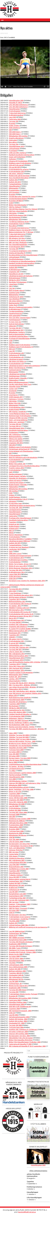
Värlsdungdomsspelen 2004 (19, 1017)
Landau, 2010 (14, 679)
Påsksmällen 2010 (15, 689)
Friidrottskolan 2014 (16, 558)
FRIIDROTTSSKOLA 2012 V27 (19, 608)
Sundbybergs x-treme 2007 (19, 869)
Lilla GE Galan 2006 (16, 958)
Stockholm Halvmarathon (18, 336)
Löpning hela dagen (16, 482)
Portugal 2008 (14, 814)
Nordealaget (14, 706)
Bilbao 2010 (13, 695)
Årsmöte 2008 (14, 829)
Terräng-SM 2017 (15, 328)
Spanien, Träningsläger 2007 (19, 904)
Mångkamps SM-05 (16, 979)
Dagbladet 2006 (14, 944)
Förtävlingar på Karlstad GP (19, 449)
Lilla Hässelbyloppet (34, 1197)
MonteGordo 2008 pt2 (17, 821)
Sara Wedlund (14, 299)
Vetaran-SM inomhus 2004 (18, 1034)
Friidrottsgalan (14, 111)
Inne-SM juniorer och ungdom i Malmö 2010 (25, 693)
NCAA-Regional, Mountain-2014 (20, 568)
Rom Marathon (14, 906)
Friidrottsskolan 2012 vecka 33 (20, 604)
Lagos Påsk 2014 (15, 574)
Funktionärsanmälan (38, 1057)
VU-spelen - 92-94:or (16, 766)
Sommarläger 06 (15, 933)
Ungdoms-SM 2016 (16, 443)
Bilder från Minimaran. (17, 368)
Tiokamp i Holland (16, 875)
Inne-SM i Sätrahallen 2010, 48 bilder (22, 691)
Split (10, 472)
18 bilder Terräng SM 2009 (18, 737)
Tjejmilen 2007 (14, 871)
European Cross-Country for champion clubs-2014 (27, 581)
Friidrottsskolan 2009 (16, 716)
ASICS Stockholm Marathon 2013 (21, 595)
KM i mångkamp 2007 (16, 860)
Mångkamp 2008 (15, 785)
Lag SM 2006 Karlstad (17, 931)
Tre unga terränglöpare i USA (20, 251)
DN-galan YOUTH (15, 639)
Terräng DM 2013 (15, 589)
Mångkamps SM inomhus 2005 (20, 998)
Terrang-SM (13, 121)
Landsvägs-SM (14, 549)
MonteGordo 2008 (15, 833)
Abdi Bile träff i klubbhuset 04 (19, 1006)
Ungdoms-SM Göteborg (18, 626)
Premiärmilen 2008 (16, 825)
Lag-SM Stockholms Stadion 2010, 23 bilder (25, 662)
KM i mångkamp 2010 (16, 654)
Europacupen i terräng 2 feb (19, 844)
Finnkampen (13, 432)
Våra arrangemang (38, 1171)
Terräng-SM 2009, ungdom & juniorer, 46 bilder (26, 729)
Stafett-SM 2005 (15, 969)
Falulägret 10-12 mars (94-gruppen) (22, 950)
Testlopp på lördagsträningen (20, 556)
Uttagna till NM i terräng (18, 418)
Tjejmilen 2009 (14, 704)
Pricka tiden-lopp (15, 503)
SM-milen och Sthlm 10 (17, 361)
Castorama (13, 516)
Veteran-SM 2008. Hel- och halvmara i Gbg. (24, 783)
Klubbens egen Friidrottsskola (20, 163)
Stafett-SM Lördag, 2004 (18, 1021)
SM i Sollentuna (14, 434)
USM (10, 340)
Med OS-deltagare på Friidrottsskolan (23, 457)
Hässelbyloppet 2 (15, 512)
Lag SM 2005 (13, 981)
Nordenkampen (15, 217)
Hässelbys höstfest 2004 (17, 1002)
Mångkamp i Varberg (17, 332)
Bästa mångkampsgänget (18, 382)
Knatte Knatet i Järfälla (17, 476)
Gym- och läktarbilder (17, 848)
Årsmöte (12, 123)
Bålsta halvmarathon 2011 (18, 631)
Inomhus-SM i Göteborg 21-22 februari (23, 1029)
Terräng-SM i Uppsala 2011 (19, 647)
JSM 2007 (12, 816)
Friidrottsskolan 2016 (16, 407)
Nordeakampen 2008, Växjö (19, 725)
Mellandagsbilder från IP (18, 499)
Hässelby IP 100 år (15, 102)
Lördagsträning (15, 510)
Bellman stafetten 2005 (17, 971)
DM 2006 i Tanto (15, 948)
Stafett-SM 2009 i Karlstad (18, 720)
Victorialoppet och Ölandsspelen (21, 451)
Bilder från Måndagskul (18, 205)
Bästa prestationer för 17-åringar (21, 232)
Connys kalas (13, 854)
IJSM (10, 493)
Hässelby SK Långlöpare (18, 478)
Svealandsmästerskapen (18, 199)
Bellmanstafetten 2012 (17, 601)
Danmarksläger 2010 (16, 670)
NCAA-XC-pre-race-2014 (18, 566)
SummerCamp (14, 292)
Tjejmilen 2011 (14, 635)
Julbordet (12, 326)
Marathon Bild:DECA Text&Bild (20, 539)
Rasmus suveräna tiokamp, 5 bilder (22, 727)
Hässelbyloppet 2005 (16, 961)
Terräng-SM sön (15, 424)
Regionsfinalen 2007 (16, 867)
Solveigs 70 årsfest (16, 850)
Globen (11, 495)
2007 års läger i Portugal (18, 908)
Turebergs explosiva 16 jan (19, 221)
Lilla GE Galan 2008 (16, 842)
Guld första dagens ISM (17, 215)
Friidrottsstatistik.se (38, 1081)
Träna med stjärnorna (17, 113)
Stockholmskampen (16, 259)
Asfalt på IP (13, 935)
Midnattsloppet (14, 278)
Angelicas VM (14, 524)
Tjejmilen (12, 522)
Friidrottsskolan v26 (16, 353)
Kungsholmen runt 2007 (17, 894)
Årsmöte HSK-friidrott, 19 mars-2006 (22, 952)
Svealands (13, 391)
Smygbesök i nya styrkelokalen (20, 745)
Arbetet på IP (14, 528)
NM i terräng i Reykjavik (18, 242)
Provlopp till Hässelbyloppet (19, 338)
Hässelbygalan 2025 (16, 100)
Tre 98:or (12, 771)
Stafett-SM (13, 180)
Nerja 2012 (13, 618)
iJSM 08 (11, 837)
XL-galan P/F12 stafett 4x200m (20, 629)
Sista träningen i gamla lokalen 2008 (22, 773)
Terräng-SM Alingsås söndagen (21, 942)
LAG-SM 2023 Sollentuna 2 (18, 105)
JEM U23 (12, 349)
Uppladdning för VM (16, 710)
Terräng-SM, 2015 (15, 507)
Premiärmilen (14, 190)
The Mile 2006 (14, 921)
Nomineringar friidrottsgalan (20, 416)
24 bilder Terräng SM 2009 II (19, 735)
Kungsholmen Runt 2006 (17, 940)
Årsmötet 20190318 (16, 201)
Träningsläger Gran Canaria (19, 917)
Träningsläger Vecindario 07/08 (20, 846)
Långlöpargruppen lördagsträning (22, 505)
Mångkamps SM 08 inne (17, 835)
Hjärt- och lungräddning (18, 420)
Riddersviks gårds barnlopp (19, 176)
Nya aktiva (13, 142)
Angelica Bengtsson (16, 138)
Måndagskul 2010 (15, 675)
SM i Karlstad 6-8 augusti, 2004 (20, 1011)
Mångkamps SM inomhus (18, 489)
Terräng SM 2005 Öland (17, 990)
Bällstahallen (14, 295)
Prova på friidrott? (13, 1052)
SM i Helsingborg (15, 977)
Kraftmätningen (15, 269)
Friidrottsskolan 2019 (16, 171)
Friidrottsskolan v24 (16, 363)
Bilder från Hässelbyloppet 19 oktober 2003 (24, 1042)
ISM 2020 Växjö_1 (15, 134)
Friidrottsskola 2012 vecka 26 (19, 612)
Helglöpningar (14, 376)
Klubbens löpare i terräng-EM (20, 230)
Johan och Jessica (15, 480)
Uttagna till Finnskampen (18, 161)
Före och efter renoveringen (19, 318)
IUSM (11, 203)
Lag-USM (12, 117)
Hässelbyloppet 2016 (16, 428)
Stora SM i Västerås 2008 (18, 802)
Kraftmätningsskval (16, 115)
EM (10, 453)
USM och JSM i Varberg (17, 153)
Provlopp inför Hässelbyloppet (20, 518)
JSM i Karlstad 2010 (16, 668)
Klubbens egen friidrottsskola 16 (21, 347)
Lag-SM (12, 288)
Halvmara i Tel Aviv (16, 399)
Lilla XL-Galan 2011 (16, 652)
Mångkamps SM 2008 (16, 804)
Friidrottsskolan (15, 455)
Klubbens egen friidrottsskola (20, 447)
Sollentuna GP (14, 355)
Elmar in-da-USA (15, 791)
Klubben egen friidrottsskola (19, 345)
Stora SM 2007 (14, 877)
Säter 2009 (13, 733)
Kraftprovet (13, 887)
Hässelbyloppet (14, 514)
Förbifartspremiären (34, 1187)
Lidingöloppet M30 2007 (17, 862)
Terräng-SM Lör (15, 426)
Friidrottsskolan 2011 (16, 641)
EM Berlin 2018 (14, 280)
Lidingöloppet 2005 (16, 965)
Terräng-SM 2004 (15, 1025)
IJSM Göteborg (14, 128)
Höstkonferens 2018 (16, 236)
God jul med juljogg (16, 324)
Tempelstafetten (15, 184)
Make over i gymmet (16, 422)
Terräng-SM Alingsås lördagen (20, 946)
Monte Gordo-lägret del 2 (18, 986)
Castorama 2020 (15, 119)
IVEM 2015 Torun (15, 553)
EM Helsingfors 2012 (16, 610)
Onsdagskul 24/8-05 (16, 975)
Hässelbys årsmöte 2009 (17, 748)
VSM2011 (12, 637)
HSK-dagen (13, 856)
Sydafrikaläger (14, 497)
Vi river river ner (15, 322)
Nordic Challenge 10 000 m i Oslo (21, 723)
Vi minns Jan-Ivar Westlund (19, 547)
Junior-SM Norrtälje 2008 (18, 798)
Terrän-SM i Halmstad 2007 (19, 900)
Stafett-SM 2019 (15, 182)
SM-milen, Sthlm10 (16, 173)
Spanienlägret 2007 (16, 896)
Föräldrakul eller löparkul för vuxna (22, 196)
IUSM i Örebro (14, 125)
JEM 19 (11, 530)
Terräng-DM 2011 (15, 649)
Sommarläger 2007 (16, 881)
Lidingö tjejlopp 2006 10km (18, 925)
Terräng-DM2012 (15, 622)
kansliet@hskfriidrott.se (27, 1212)
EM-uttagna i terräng (17, 238)
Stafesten (12, 159)
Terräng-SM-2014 (15, 570)
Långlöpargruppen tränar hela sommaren (24, 366)
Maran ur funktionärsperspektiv (20, 307)
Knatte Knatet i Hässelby (18, 378)
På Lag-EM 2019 (14, 167)
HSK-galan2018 (14, 315)
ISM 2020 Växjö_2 (15, 132)
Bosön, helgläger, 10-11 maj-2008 (21, 789)
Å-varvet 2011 (14, 643)
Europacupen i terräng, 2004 (19, 1036)
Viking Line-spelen (16, 439)
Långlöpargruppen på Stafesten (21, 276)
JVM (10, 286)
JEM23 (11, 533)
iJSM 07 (11, 912)
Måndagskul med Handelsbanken (14, 1083)
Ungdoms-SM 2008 (16, 800)
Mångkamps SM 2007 (16, 885)
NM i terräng (13, 852)
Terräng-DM (13, 992)
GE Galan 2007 (14, 910)
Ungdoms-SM (14, 272)
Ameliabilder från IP (16, 224)
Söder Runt (13, 305)
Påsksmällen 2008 (15, 827)
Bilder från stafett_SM (17, 464)
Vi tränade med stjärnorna (19, 228)
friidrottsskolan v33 (16, 796)
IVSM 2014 (12, 578)
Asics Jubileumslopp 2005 (18, 967)
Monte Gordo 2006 (15, 954)
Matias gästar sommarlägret (19, 879)
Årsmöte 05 (13, 996)
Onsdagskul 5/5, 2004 (16, 1023)
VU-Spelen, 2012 (15, 606)
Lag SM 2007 (13, 892)
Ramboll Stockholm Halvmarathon (21, 155)
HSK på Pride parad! (16, 165)
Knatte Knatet (14, 409)
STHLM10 (12, 462)
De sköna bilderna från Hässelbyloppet (23, 255)
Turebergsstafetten (16, 311)
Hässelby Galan (14, 386)
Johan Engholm (14, 681)
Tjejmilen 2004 (14, 1009)
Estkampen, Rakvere (16, 718)
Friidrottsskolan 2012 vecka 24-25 (21, 614)
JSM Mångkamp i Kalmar (18, 781)
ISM (10, 130)
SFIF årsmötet (14, 192)
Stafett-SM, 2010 (15, 677)
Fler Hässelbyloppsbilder (18, 244)
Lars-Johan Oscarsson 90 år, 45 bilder (22, 687)
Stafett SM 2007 (14, 883)
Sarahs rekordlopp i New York (20, 384)
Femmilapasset (14, 320)
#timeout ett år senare (17, 240)
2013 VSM (12, 591)
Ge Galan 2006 (14, 956)
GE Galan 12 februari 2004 (18, 1031)
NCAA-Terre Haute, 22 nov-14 (20, 564)
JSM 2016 (12, 445)
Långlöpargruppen (16, 359)
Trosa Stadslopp (15, 593)
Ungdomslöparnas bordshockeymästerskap (25, 764)
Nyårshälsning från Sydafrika (20, 697)
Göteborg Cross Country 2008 (19, 819)
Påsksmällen (13, 380)
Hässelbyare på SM (16, 274)
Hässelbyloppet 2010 (16, 658)
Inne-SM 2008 (14, 839)
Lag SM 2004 (13, 1015)
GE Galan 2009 (14, 756)
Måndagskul (13, 188)
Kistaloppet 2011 (15, 633)
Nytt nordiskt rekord (16, 290)
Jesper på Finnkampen (17, 157)
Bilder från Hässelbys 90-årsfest (20, 1040)
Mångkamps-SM (15, 219)
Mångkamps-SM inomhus (18, 136)
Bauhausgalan (14, 303)
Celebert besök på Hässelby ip (20, 714)
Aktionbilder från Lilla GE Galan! (21, 1038)
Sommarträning (15, 370)
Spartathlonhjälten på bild (18, 787)
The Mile (12, 963)
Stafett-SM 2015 (15, 543)
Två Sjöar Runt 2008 (16, 831)
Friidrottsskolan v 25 (16, 459)
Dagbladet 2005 (14, 988)
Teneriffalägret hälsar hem (19, 414)
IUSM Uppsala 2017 (16, 397)
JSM (10, 343)
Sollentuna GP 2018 (16, 297)
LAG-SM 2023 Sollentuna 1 (18, 107)
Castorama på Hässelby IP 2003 (20, 1044)
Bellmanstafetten (15, 437)
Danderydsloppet (15, 474)
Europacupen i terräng (17, 915)
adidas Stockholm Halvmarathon (33, 1175)
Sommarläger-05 (15, 983)
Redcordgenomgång (17, 334)
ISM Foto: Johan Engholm (18, 211)
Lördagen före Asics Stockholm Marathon (24, 466)
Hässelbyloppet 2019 (16, 146)
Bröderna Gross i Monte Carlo (20, 743)
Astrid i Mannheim (16, 535)
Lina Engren (13, 395)
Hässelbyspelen (14, 873)
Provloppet (13, 150)
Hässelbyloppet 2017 (16, 330)
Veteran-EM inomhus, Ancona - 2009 (22, 741)
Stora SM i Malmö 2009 (17, 712)
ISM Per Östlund (15, 207)
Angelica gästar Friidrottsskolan (21, 672)
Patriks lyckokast (15, 775)
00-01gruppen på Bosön (17, 597)
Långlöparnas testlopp (17, 374)
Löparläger (13, 284)
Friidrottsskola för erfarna (18, 169)
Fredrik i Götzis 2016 (16, 468)
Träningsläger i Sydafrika (18, 919)
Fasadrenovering (15, 313)
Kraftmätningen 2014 (16, 572)
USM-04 (12, 1013)
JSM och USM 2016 (15, 441)
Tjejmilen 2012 (14, 599)
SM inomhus (13, 491)
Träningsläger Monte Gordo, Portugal (23, 994)
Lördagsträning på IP (17, 768)
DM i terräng (13, 902)
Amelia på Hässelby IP (17, 253)
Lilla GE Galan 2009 (16, 760)
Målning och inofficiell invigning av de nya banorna (28, 927)
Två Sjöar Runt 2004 (16, 1027)
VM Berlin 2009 (14, 708)
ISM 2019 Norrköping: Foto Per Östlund (23, 209)
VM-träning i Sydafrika (17, 411)
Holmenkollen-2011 (16, 645)
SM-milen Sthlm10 (15, 301)
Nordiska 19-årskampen (18, 282)
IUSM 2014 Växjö (15, 576)
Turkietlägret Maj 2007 (17, 898)
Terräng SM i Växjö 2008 (18, 812)
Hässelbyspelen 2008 (16, 777)
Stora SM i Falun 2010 (17, 666)
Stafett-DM (13, 267)
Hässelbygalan (14, 109)
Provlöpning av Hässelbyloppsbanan (22, 261)
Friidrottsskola (14, 537)
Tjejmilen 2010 (14, 664)
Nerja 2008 (13, 762)
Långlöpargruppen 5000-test (19, 541)
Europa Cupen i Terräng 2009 (19, 758)
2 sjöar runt (13, 388)
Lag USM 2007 (14, 864)
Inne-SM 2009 (14, 754)
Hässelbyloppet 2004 (16, 1004)
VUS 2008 (12, 779)
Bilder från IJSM (15, 403)
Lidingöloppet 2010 (16, 660)
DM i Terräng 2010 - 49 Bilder (19, 685)
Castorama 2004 (15, 1000)
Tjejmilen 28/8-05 (15, 973)
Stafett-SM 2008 (15, 810)
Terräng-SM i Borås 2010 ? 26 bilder (22, 683)
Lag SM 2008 (13, 806)
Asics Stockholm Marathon (18, 178)
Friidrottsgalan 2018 (16, 247)
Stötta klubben (38, 1124)
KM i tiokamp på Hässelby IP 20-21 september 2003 (27, 1046)
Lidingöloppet (14, 148)
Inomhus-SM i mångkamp (18, 624)
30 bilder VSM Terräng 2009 (19, 739)
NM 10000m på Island (16, 938)
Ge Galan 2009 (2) (15, 752)
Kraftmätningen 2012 (16, 620)
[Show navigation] (2, 20)
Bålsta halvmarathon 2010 (18, 656)
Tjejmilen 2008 (14, 793)
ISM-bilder (13, 213)
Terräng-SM (13, 144)
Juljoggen (13, 501)
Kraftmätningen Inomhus (18, 560)
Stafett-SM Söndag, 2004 (18, 1019)
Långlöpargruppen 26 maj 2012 (20, 616)
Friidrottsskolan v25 (16, 357)
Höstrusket (13, 140)
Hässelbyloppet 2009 (16, 700)
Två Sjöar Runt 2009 (16, 750)
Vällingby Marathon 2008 (18, 823)
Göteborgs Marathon (17, 858)
